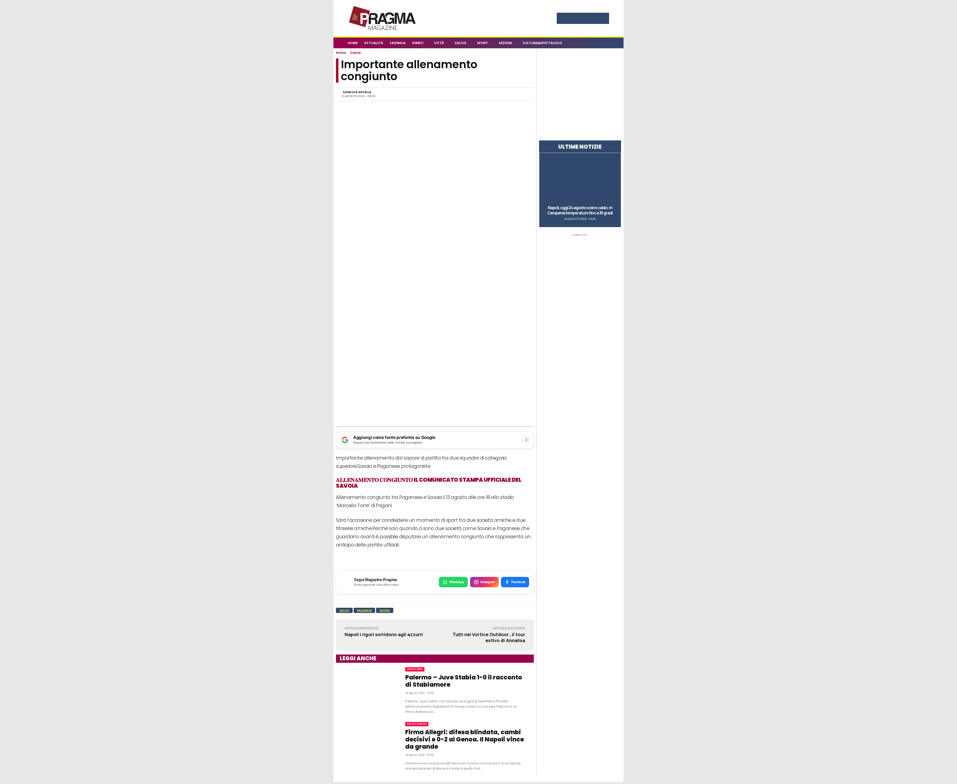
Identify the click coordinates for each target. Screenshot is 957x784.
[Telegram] (499, 94)
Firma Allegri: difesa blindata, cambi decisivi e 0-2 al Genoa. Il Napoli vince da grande (464, 739)
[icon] (607, 43)
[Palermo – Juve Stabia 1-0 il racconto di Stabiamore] (365, 690)
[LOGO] (382, 18)
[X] (593, 19)
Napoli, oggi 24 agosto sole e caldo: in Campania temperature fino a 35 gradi (580, 210)
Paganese (364, 610)
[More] (522, 94)
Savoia (384, 610)
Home (341, 53)
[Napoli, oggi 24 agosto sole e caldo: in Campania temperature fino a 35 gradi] (580, 178)
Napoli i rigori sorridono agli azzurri (384, 634)
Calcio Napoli (417, 724)
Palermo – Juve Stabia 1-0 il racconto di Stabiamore (463, 681)
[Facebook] (563, 19)
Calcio (355, 53)
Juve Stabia (415, 669)
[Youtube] (603, 19)
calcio (344, 610)
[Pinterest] (583, 19)
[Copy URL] (511, 94)
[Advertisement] (435, 389)
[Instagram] (573, 19)
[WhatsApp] (476, 94)
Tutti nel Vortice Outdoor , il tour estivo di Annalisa (489, 637)
